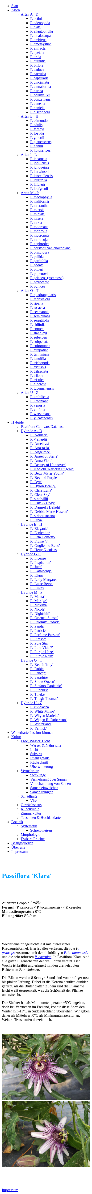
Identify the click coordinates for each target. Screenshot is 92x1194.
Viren (34, 801)
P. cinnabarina (40, 87)
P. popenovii (39, 274)
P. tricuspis (38, 367)
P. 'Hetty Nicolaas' (43, 550)
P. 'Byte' (36, 482)
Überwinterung (41, 767)
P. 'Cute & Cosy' (42, 503)
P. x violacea (39, 707)
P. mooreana (39, 227)
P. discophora (40, 112)
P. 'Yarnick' (38, 728)
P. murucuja (39, 240)
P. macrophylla (41, 197)
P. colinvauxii (40, 95)
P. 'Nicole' (37, 609)
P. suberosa (38, 337)
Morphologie (30, 835)
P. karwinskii (39, 172)
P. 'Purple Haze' (42, 652)
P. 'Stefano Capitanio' (46, 686)
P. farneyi (37, 129)
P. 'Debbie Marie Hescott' (49, 512)
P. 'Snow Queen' (42, 682)
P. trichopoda (40, 363)
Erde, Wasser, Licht (35, 741)
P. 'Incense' (38, 558)
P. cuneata (37, 104)
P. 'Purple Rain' (41, 656)
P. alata (35, 27)
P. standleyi (38, 333)
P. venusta (37, 405)
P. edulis (36, 125)
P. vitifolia (37, 410)
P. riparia (36, 303)
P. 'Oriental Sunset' (44, 618)
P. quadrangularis (43, 295)
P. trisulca (37, 380)
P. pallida (37, 257)
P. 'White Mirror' (42, 711)
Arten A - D (29, 14)
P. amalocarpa (40, 36)
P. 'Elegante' (39, 529)
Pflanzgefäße (40, 758)
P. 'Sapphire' (39, 677)
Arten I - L (29, 155)
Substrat (36, 754)
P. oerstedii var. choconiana (50, 248)
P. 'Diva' (36, 520)
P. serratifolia (39, 320)
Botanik (17, 822)
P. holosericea (40, 150)
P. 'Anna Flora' (41, 461)
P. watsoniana (40, 414)
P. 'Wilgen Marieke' (44, 716)
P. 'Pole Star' (39, 643)
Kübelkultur (30, 809)
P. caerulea (38, 74)
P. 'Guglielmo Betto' (45, 546)
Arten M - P (30, 193)
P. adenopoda (40, 23)
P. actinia (36, 19)
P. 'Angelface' (40, 452)
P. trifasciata (39, 371)
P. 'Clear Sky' (40, 495)
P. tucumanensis (42, 388)
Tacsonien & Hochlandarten (42, 818)
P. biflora (36, 65)
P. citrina (36, 91)
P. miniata (37, 214)
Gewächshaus (31, 805)
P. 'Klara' (36, 575)
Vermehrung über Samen (48, 779)
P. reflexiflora (40, 299)
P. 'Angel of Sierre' (44, 456)
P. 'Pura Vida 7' (41, 648)
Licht (34, 750)
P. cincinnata (39, 82)
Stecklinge (38, 775)
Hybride (17, 422)
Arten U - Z (29, 393)
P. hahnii (36, 146)
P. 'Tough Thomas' (44, 699)
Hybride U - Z (31, 703)
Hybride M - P (31, 592)
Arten (15, 10)
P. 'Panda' (37, 626)
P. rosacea (37, 308)
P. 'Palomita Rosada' (45, 622)
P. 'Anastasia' (40, 448)
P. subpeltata (39, 342)
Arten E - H (29, 116)
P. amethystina (40, 44)
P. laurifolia (38, 180)
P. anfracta (38, 48)
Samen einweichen (44, 788)
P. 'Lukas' (37, 588)
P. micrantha (39, 206)
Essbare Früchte (33, 839)
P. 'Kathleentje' (41, 571)
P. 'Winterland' (40, 724)
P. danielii (37, 108)
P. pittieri (36, 269)
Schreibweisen (41, 830)
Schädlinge (29, 796)
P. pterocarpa (39, 282)
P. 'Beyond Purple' (44, 478)
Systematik (29, 826)
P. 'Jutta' (36, 567)
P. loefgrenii (39, 189)
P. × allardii (38, 439)
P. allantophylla (41, 31)
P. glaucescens (40, 142)
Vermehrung (30, 771)
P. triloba (36, 376)
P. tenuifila (38, 359)
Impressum (19, 852)
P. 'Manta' (37, 597)
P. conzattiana (40, 99)
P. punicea (37, 286)
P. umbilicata (39, 397)
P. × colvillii (39, 499)
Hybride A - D (31, 431)
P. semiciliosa (40, 316)
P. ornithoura (39, 252)
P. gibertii (37, 138)
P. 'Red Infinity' (41, 665)
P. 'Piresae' (38, 639)
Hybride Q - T (31, 660)
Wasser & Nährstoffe (45, 745)
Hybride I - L (31, 554)
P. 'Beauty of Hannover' (48, 465)
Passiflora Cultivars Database (42, 427)
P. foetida (37, 133)
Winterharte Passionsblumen (32, 733)
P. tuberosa (38, 384)
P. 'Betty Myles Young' (47, 473)
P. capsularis (39, 78)
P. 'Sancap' (38, 673)
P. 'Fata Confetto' (42, 537)
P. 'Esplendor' (40, 533)
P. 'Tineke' (37, 694)
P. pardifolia (39, 261)
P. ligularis (38, 184)
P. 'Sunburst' (39, 690)
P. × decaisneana (42, 516)
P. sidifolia (38, 325)
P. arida (35, 57)
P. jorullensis (39, 163)
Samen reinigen (41, 792)
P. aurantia (38, 61)
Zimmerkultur (31, 813)
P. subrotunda (40, 346)
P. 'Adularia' (39, 435)
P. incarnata (38, 159)
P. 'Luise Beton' (41, 584)
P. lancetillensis (41, 176)
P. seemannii (39, 312)
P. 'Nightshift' (40, 614)
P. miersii (37, 210)
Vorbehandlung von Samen (50, 784)
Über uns (18, 847)
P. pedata (36, 265)
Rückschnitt (39, 762)
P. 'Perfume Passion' (45, 635)
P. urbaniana (39, 401)
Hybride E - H (31, 524)
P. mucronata (39, 235)
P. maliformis (40, 201)
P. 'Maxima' (38, 605)
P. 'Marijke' (38, 601)
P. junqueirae (39, 167)
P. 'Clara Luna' (41, 490)
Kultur (16, 737)
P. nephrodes (39, 244)
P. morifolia (38, 231)
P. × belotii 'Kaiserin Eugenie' (52, 469)
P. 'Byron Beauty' (43, 486)
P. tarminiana (39, 354)
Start (14, 6)
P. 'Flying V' (39, 541)
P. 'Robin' (37, 669)
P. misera (36, 218)
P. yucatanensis (41, 418)
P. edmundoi (39, 121)
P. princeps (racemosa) (46, 278)
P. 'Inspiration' (40, 563)
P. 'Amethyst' (40, 444)
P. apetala (37, 53)
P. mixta (36, 223)
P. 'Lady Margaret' (43, 580)
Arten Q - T (29, 291)
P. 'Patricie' (38, 631)
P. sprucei (37, 329)
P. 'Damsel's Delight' (45, 507)
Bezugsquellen (22, 843)
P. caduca (37, 70)
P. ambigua (38, 40)
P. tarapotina (39, 350)
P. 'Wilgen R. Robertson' (48, 720)
